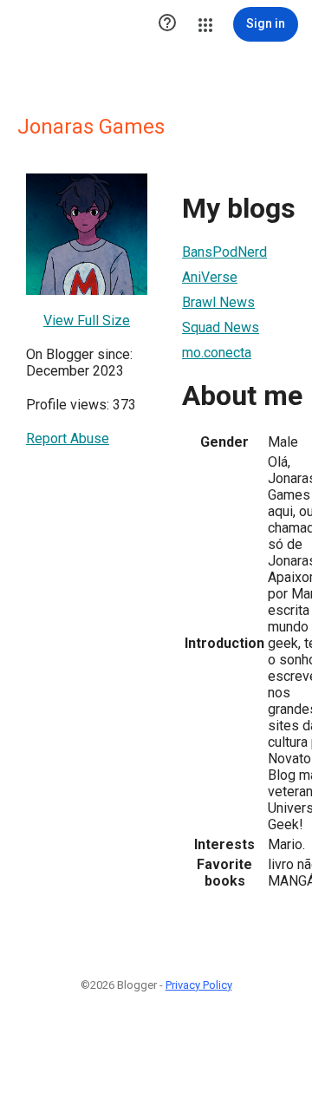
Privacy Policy (199, 984)
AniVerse (209, 277)
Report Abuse (67, 438)
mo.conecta (216, 352)
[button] (167, 24)
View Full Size (86, 320)
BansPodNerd (224, 252)
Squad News (220, 327)
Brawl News (218, 302)
